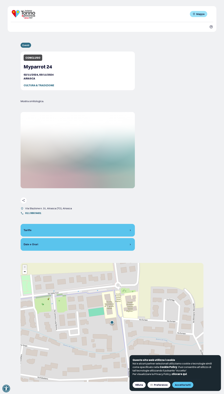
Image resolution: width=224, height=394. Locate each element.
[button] (112, 322)
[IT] (211, 27)
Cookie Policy (168, 367)
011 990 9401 (33, 213)
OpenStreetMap (186, 379)
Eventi (25, 45)
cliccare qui (179, 374)
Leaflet (175, 379)
